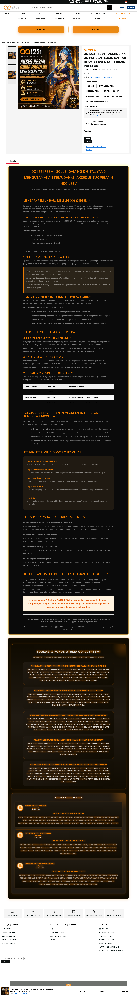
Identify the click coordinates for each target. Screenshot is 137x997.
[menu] (68, 16)
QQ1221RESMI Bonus (57, 932)
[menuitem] (8, 14)
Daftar (131, 7)
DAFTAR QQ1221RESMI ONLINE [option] (114, 96)
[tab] (12, 161)
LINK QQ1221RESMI (20, 993)
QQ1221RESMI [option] (90, 86)
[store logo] (11, 7)
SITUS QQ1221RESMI (33, 915)
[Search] (109, 7)
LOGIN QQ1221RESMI (77, 2)
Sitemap (53, 940)
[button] (12, 55)
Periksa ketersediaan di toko (96, 147)
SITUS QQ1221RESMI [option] (92, 96)
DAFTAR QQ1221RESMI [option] (106, 86)
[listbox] (105, 96)
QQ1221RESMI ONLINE (114, 915)
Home (3, 42)
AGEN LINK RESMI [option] (91, 106)
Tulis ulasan (108, 77)
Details (12, 161)
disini (94, 115)
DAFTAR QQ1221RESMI (100, 1)
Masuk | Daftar (74, 1)
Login (122, 7)
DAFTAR (41, 30)
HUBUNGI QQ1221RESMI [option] (112, 91)
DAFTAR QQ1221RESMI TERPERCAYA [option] (97, 101)
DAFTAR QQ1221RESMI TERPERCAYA (111, 951)
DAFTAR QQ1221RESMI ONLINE (109, 947)
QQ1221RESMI (86, 1)
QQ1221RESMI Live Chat (58, 936)
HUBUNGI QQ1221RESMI (94, 2)
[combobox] (71, 7)
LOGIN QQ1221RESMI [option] (92, 91)
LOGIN (95, 30)
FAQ (51, 929)
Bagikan (89, 150)
